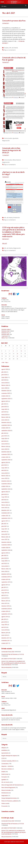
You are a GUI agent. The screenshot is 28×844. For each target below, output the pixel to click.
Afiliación (3, 747)
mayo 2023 (4, 467)
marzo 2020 (4, 566)
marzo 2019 (4, 598)
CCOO (3, 758)
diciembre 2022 (5, 481)
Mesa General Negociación (8, 787)
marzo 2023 (4, 473)
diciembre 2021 (5, 510)
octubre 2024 (5, 428)
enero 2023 (4, 478)
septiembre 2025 (6, 398)
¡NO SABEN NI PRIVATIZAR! (8, 658)
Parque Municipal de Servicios (9, 798)
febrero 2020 (4, 568)
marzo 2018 (4, 630)
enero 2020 (4, 571)
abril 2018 (4, 627)
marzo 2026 (4, 382)
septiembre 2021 (6, 518)
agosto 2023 (4, 462)
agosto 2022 (4, 491)
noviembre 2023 (5, 454)
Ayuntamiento (5, 753)
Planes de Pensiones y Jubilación (9, 801)
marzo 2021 (4, 534)
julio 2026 (3, 372)
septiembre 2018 (6, 614)
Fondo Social (4, 774)
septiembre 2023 (6, 459)
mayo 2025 (4, 409)
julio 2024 (3, 433)
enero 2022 (4, 507)
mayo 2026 (4, 377)
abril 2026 (4, 380)
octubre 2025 (5, 396)
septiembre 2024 (6, 430)
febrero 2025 (4, 417)
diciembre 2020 (5, 542)
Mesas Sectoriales (6, 790)
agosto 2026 (4, 369)
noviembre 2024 (5, 425)
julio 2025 (3, 404)
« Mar (2, 362)
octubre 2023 (5, 457)
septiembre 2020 (6, 550)
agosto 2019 (4, 584)
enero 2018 (4, 635)
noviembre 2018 (5, 608)
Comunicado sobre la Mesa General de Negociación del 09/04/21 (11, 150)
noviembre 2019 (5, 576)
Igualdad (15, 138)
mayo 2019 (4, 592)
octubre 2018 (5, 611)
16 (17, 353)
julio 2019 (3, 587)
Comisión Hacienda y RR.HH (8, 761)
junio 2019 (4, 590)
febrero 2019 (4, 600)
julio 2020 (3, 555)
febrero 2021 (4, 537)
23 (17, 356)
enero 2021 (4, 539)
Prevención (16, 217)
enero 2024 (4, 449)
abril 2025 (4, 412)
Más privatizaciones (6, 667)
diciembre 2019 (5, 574)
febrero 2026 (4, 385)
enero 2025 (4, 420)
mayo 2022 (4, 497)
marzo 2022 (4, 502)
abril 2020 (4, 563)
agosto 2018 (4, 616)
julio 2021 (3, 523)
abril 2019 (4, 595)
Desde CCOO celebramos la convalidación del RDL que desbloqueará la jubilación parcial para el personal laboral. (13, 662)
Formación (4, 777)
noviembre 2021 (5, 513)
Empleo (6, 48)
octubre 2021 (5, 515)
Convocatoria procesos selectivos (13, 20)
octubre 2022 (5, 486)
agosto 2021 (4, 521)
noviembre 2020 (5, 545)
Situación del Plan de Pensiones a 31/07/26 (12, 654)
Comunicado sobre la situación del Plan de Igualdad (14, 58)
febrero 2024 (4, 446)
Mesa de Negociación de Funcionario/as (11, 785)
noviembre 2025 (5, 393)
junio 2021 (4, 526)
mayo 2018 (4, 624)
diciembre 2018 (5, 606)
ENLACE (4, 243)
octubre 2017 (5, 643)
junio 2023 (4, 465)
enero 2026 (4, 388)
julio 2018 (3, 619)
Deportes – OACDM (6, 766)
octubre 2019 (5, 579)
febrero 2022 (4, 505)
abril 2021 (4, 531)
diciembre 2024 (5, 422)
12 (2, 353)
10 (21, 351)
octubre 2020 (5, 547)
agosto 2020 (4, 553)
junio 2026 (4, 374)
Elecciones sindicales (6, 769)
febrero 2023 (4, 475)
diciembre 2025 (5, 390)
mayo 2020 (4, 560)
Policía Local (4, 803)
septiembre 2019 (6, 582)
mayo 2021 (4, 529)
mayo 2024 (4, 438)
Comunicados (8, 138)
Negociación (6, 140)
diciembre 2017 (5, 638)
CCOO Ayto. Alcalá (8, 818)
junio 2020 (4, 558)
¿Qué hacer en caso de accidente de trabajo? (13, 173)
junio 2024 (4, 436)
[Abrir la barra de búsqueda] (26, 5)
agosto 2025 (4, 401)
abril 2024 (4, 441)
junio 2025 (4, 406)
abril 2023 (4, 470)
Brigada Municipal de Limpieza (9, 755)
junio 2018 (4, 622)
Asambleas (4, 750)
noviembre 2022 (5, 483)
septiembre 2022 (6, 489)
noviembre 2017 (5, 640)
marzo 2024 (4, 443)
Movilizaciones (5, 793)
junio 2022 (4, 494)
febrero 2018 (4, 632)
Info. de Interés (13, 48)
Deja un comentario (10, 50)
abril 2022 (4, 499)
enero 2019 (4, 603)
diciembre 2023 (5, 451)
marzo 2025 (4, 414)
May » (6, 362)
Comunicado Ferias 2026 (7, 651)
